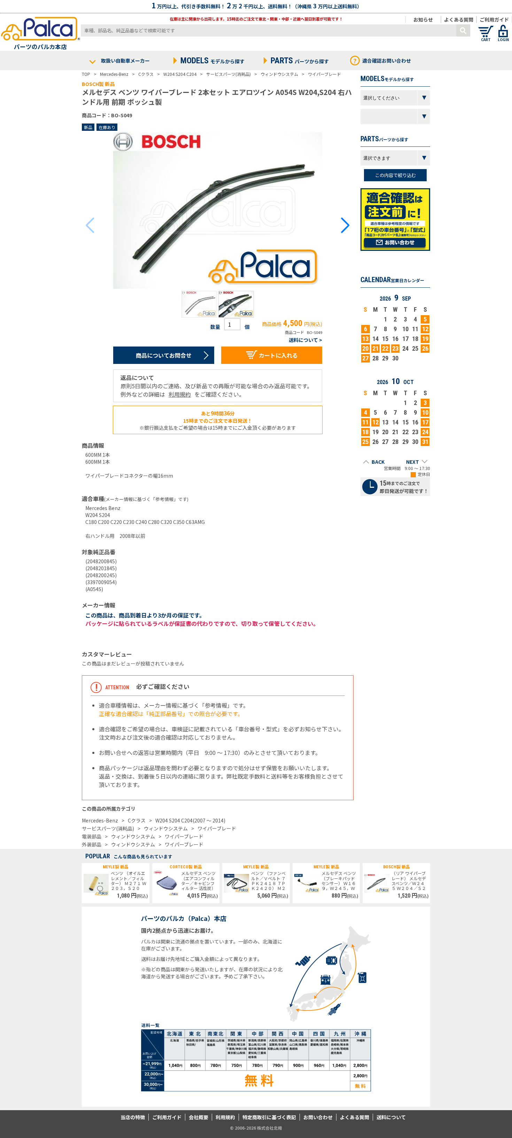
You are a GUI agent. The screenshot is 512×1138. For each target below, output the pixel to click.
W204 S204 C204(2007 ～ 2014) (190, 820)
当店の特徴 (133, 1117)
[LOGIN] (503, 27)
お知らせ (423, 19)
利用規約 (180, 394)
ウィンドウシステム (166, 828)
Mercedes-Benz (100, 820)
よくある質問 (458, 19)
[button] (199, 304)
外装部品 (91, 844)
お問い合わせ (318, 1117)
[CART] (486, 27)
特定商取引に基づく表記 (269, 1117)
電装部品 (91, 836)
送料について (391, 1117)
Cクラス (137, 820)
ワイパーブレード (216, 828)
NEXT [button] (412, 461)
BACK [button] (378, 461)
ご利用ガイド (494, 19)
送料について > (305, 339)
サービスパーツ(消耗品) (108, 828)
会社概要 (198, 1117)
